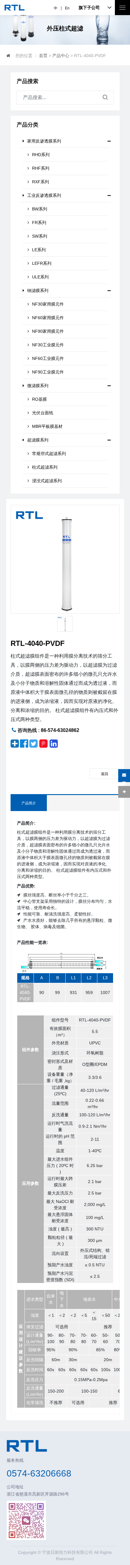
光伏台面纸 (42, 412)
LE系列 (39, 249)
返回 (104, 774)
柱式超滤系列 (44, 467)
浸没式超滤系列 (47, 480)
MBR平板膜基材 (47, 426)
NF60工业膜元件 (48, 358)
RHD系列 (41, 154)
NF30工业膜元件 (48, 344)
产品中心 (60, 55)
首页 (43, 55)
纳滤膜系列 (37, 290)
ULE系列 (40, 276)
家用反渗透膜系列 (44, 141)
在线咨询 (124, 777)
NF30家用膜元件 (48, 304)
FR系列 (39, 222)
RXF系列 (40, 181)
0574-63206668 (39, 1473)
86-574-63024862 (60, 730)
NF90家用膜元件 (48, 331)
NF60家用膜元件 (48, 317)
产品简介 (28, 803)
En (67, 8)
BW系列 (39, 209)
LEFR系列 (41, 263)
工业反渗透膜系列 (44, 195)
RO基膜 (39, 399)
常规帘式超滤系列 (49, 453)
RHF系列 (40, 168)
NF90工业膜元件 (48, 372)
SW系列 (39, 236)
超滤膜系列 (37, 440)
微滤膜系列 (37, 385)
